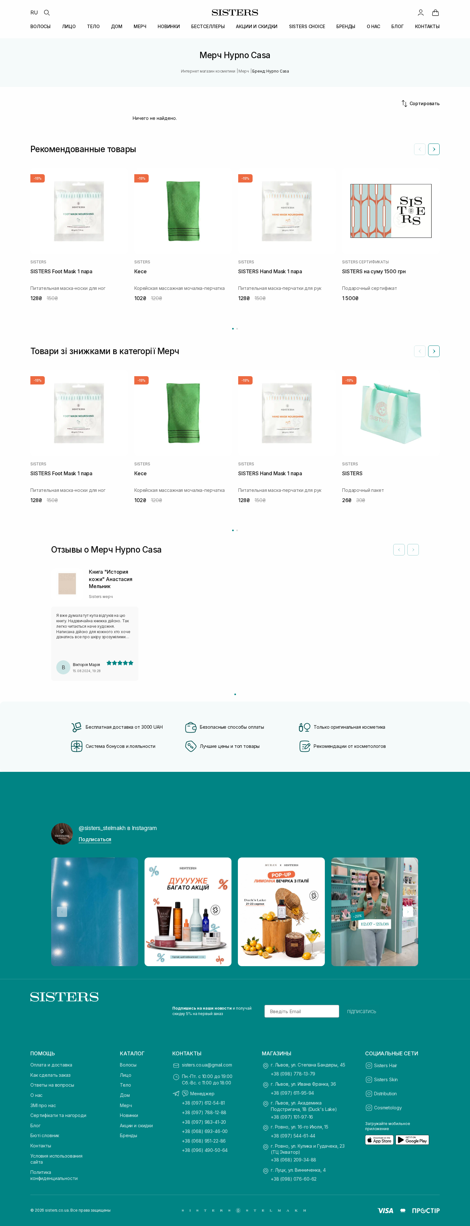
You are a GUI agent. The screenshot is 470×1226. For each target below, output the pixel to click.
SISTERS (38, 262)
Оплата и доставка (51, 1064)
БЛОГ (397, 26)
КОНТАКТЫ (427, 26)
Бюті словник (44, 1135)
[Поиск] (47, 12)
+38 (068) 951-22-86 (204, 1141)
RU (34, 12)
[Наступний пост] (408, 912)
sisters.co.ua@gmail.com (207, 1064)
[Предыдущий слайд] (420, 149)
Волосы (128, 1064)
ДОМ (116, 26)
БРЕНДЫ (345, 26)
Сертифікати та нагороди (58, 1115)
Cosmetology (388, 1107)
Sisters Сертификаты (365, 262)
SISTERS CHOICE (307, 26)
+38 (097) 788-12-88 (204, 1112)
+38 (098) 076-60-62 (294, 1179)
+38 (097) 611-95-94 (292, 1093)
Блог (35, 1125)
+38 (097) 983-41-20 (204, 1122)
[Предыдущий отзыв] (399, 549)
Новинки (129, 1115)
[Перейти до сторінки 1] (233, 329)
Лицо (125, 1075)
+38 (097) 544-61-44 (293, 1135)
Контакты (40, 1145)
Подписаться (95, 839)
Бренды (128, 1135)
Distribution (385, 1093)
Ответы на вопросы (52, 1085)
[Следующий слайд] (434, 149)
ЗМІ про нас (43, 1105)
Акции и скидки (136, 1125)
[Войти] (421, 12)
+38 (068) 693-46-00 (205, 1131)
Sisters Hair (385, 1065)
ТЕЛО (93, 26)
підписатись (361, 1011)
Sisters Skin (386, 1079)
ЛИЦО (69, 26)
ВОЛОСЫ (40, 26)
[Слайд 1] (235, 694)
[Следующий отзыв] (413, 549)
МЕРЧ (140, 26)
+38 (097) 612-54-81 (203, 1103)
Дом (125, 1095)
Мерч (126, 1105)
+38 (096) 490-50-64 (205, 1150)
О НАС (373, 26)
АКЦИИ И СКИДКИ (257, 26)
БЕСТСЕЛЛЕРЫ (207, 26)
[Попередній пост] (62, 912)
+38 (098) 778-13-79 (293, 1073)
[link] (435, 12)
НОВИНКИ (169, 26)
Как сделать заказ (50, 1075)
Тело (125, 1085)
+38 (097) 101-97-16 (292, 1117)
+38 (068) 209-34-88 (293, 1159)
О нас (36, 1095)
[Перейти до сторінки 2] (237, 329)
